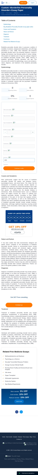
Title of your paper (7, 109)
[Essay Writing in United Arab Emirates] (13, 443)
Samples (15, 437)
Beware (20, 437)
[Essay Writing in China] (30, 443)
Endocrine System (10, 381)
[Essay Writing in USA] (31, 444)
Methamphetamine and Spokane (14, 356)
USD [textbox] (5, 160)
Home (3, 437)
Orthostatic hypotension (12, 378)
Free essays (26, 437)
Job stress (8, 372)
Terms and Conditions (10, 459)
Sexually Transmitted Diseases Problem (16, 362)
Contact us (19, 305)
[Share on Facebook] (16, 411)
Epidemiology (7, 24)
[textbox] (19, 118)
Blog (31, 437)
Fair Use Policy (19, 461)
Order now (23, 2)
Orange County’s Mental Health (14, 365)
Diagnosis (6, 34)
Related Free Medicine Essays (12, 41)
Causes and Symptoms (10, 29)
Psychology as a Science (12, 359)
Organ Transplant (10, 375)
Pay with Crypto (16, 456)
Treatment (6, 36)
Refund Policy (29, 459)
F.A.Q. (34, 437)
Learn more (19, 401)
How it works (9, 437)
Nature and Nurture (9, 31)
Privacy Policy (21, 459)
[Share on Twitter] (21, 411)
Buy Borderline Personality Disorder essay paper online (18, 26)
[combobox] (19, 119)
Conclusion (7, 39)
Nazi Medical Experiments (12, 384)
